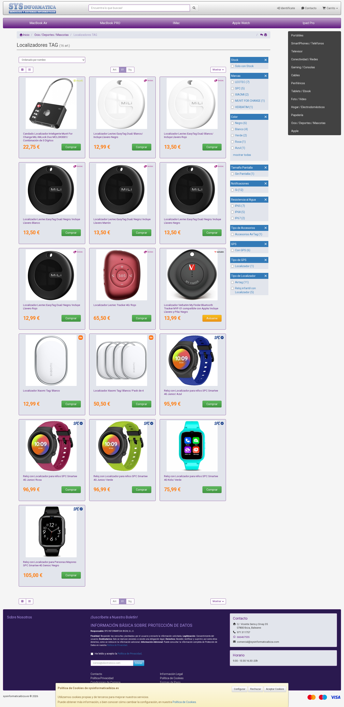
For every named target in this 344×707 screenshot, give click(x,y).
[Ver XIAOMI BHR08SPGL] (52, 360)
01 (122, 69)
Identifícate (287, 8)
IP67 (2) (240, 218)
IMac (176, 23)
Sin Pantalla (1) (244, 173)
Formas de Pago (170, 682)
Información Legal (171, 674)
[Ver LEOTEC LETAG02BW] (52, 189)
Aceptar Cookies (275, 689)
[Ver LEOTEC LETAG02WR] (193, 103)
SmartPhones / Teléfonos (307, 43)
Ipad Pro (309, 23)
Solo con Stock (244, 66)
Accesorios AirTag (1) (248, 234)
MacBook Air (38, 23)
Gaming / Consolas (303, 67)
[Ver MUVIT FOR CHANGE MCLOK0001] (52, 103)
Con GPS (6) (242, 250)
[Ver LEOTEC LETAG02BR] (52, 274)
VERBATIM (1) (244, 107)
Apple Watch (241, 23)
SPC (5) (240, 88)
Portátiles (297, 35)
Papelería (297, 115)
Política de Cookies (184, 702)
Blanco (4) (241, 129)
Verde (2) (241, 135)
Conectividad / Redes (304, 59)
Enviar (138, 663)
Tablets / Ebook (301, 91)
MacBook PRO (110, 23)
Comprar (71, 147)
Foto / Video (298, 99)
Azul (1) (240, 147)
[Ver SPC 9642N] (52, 531)
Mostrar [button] (217, 69)
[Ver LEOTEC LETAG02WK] (122, 103)
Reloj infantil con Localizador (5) (245, 290)
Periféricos (298, 83)
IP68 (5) (240, 212)
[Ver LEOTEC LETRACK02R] (122, 274)
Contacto (310, 8)
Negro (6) (241, 123)
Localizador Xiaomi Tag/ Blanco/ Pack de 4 (119, 390)
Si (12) (239, 189)
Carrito (331, 8)
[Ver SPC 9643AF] (193, 360)
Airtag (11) (242, 282)
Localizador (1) (244, 266)
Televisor (297, 51)
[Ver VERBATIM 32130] (193, 274)
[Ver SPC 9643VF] (122, 446)
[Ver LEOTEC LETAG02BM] (122, 189)
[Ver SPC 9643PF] (52, 446)
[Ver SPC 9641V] (193, 446)
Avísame (212, 318)
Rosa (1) (240, 141)
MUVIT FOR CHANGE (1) (250, 100)
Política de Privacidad (117, 645)
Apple (295, 131)
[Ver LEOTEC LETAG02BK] (193, 189)
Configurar (239, 689)
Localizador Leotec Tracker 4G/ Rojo (115, 305)
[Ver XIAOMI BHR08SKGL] (122, 360)
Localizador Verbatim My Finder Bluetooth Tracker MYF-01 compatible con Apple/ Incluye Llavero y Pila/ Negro (191, 308)
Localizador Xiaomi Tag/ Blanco (41, 390)
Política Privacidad (102, 678)
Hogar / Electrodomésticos (308, 107)
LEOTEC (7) (242, 82)
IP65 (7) (240, 205)
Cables (295, 75)
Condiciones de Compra (105, 682)
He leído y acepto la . (118, 653)
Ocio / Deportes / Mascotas (308, 123)
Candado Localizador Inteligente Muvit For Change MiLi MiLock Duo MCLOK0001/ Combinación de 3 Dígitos (47, 137)
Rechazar (255, 689)
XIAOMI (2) (242, 94)
